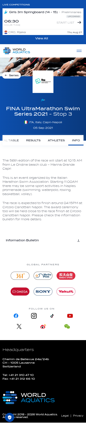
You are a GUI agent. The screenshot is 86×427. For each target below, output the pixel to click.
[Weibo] (43, 326)
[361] (20, 276)
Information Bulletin (22, 240)
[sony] (43, 291)
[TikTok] (52, 316)
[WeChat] (67, 326)
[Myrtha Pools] (43, 276)
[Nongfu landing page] (66, 276)
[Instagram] (34, 316)
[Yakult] (66, 291)
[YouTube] (70, 316)
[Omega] (20, 291)
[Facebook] (16, 316)
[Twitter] (19, 326)
